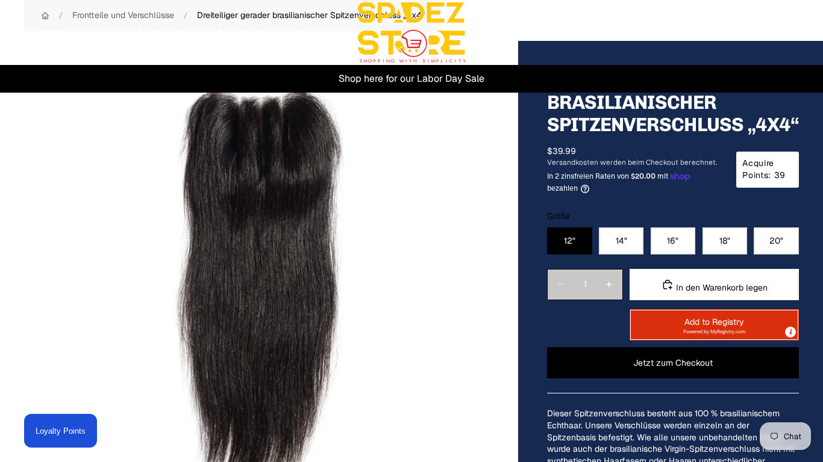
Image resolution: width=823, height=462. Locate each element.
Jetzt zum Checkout (673, 362)
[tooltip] (790, 332)
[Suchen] (734, 32)
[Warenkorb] (785, 32)
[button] (714, 324)
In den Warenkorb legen (721, 287)
